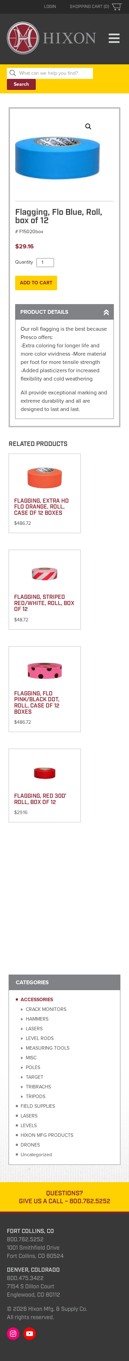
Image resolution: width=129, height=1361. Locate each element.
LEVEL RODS (40, 1038)
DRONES (30, 1145)
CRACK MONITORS (46, 1009)
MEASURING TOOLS (47, 1048)
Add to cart (36, 283)
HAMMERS (37, 1019)
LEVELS (29, 1126)
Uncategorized (36, 1155)
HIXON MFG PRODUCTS (47, 1135)
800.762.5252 (89, 1201)
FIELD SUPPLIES (38, 1106)
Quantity (24, 262)
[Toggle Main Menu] (114, 39)
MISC (31, 1058)
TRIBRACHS (38, 1087)
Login (50, 7)
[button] (88, 126)
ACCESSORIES (37, 1000)
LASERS (34, 1029)
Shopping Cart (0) (89, 7)
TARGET (34, 1077)
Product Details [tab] (44, 312)
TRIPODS (35, 1096)
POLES (33, 1067)
